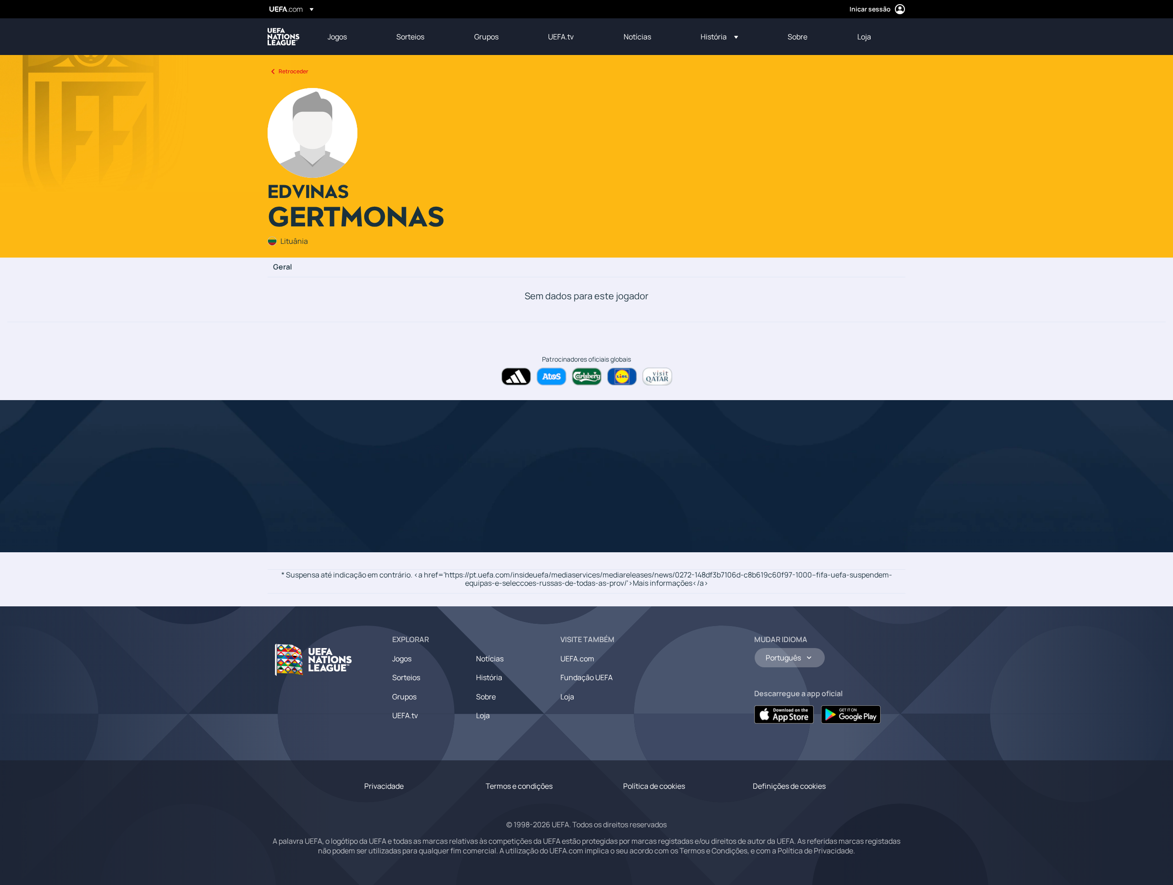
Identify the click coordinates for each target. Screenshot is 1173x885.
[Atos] (551, 376)
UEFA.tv (405, 715)
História (489, 677)
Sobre (486, 697)
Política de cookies (654, 786)
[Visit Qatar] (657, 376)
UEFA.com (577, 659)
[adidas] (516, 376)
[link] (337, 36)
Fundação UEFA (586, 677)
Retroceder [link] (293, 71)
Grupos (404, 697)
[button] (719, 36)
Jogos (401, 659)
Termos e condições (519, 786)
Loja (483, 715)
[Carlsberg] (587, 376)
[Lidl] (622, 376)
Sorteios (406, 677)
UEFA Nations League (284, 36)
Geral (282, 267)
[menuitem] (350, 36)
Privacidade (384, 786)
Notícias (490, 659)
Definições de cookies (789, 786)
